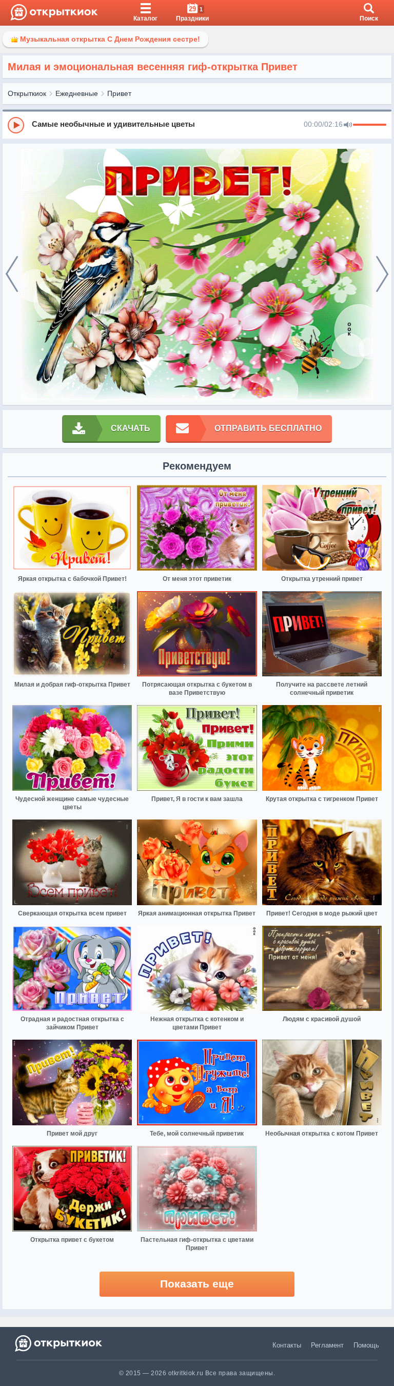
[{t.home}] (59, 1343)
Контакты (286, 1345)
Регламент (327, 1345)
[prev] (11, 274)
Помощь (366, 1345)
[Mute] (348, 125)
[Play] (16, 125)
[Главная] (54, 13)
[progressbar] (369, 125)
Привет (119, 93)
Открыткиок (27, 93)
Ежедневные (76, 93)
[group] (197, 125)
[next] (382, 274)
